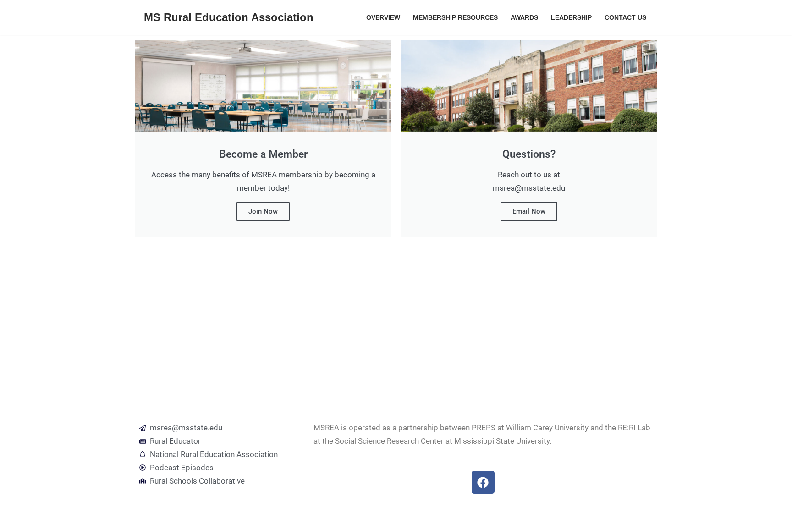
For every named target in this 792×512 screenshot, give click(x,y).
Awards (524, 17)
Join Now (263, 211)
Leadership (571, 17)
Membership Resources (455, 17)
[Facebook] (483, 482)
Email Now (528, 211)
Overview (383, 17)
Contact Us (625, 17)
